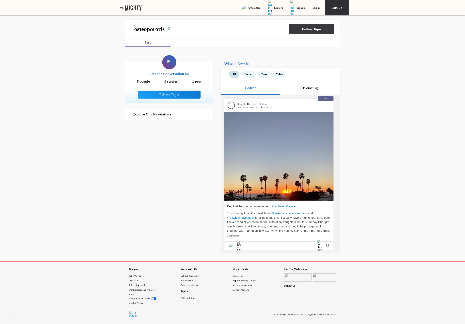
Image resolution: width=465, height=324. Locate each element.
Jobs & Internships (138, 285)
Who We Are (135, 275)
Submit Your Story (190, 275)
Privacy (326, 314)
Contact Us (237, 275)
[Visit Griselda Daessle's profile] (231, 105)
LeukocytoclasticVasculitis (251, 107)
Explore (278, 7)
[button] (311, 29)
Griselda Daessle (247, 104)
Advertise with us (189, 285)
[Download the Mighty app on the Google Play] (326, 277)
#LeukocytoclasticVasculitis (289, 213)
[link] (131, 8)
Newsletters (254, 7)
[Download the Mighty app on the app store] (298, 277)
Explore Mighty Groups (244, 280)
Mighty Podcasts (240, 289)
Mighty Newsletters (242, 285)
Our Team (133, 280)
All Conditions (188, 298)
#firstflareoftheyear (284, 206)
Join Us (337, 8)
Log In (316, 7)
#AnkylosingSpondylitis (242, 217)
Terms (333, 314)
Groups (300, 7)
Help (131, 294)
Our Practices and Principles (142, 289)
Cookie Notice (136, 302)
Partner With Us (188, 280)
